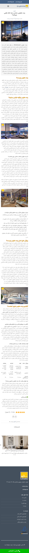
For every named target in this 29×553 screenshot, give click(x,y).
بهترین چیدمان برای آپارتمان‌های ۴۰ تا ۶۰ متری (14, 450)
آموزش (14, 11)
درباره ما (24, 506)
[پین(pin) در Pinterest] (16, 417)
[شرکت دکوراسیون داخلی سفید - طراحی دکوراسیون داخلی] (22, 6)
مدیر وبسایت (9, 18)
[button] (10, 6)
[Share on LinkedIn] (13, 417)
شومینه (6, 87)
